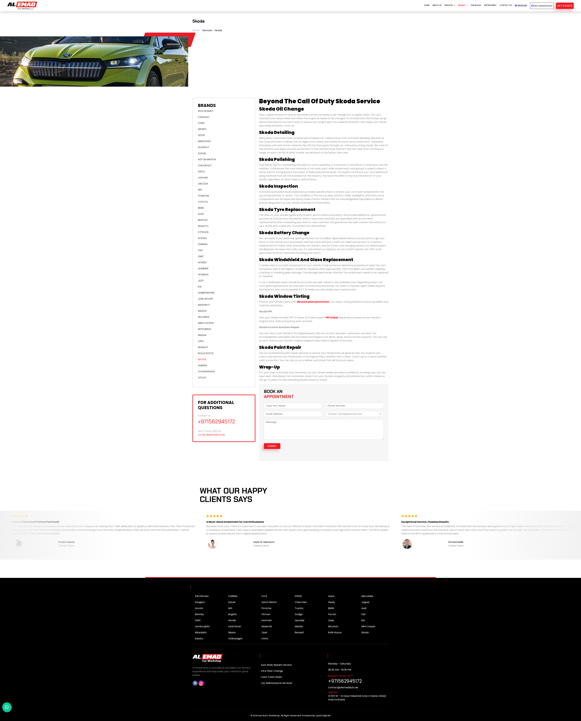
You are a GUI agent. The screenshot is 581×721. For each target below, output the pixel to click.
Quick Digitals (323, 715)
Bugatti (232, 614)
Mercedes (367, 596)
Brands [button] (461, 5)
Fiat (363, 614)
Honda (232, 620)
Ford (264, 596)
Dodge (299, 614)
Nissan (232, 632)
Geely (331, 602)
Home (426, 5)
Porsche (266, 608)
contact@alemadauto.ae (211, 434)
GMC (198, 620)
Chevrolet (301, 602)
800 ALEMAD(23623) (543, 6)
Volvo (264, 638)
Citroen (265, 614)
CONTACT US (506, 5)
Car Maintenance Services (276, 683)
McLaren (333, 626)
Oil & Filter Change (272, 671)
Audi (363, 608)
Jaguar (365, 602)
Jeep (331, 620)
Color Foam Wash (271, 677)
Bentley (199, 614)
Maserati (266, 626)
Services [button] (449, 5)
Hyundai (299, 620)
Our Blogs (476, 5)
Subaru (199, 638)
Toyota (299, 608)
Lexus (331, 596)
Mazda (299, 626)
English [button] (522, 5)
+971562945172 (216, 421)
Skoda (365, 632)
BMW (331, 608)
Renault (299, 632)
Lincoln (199, 608)
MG (230, 608)
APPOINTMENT (490, 5)
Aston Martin (269, 602)
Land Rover (234, 626)
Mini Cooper (368, 626)
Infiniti (298, 596)
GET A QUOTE (564, 5)
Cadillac (233, 596)
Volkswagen (235, 638)
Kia (363, 620)
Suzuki (231, 602)
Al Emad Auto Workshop (266, 715)
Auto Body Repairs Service (276, 665)
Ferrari (332, 614)
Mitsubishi (200, 632)
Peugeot (200, 602)
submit (272, 446)
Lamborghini (202, 626)
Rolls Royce (334, 632)
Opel (264, 632)
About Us (436, 5)
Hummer (266, 620)
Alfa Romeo (202, 596)
